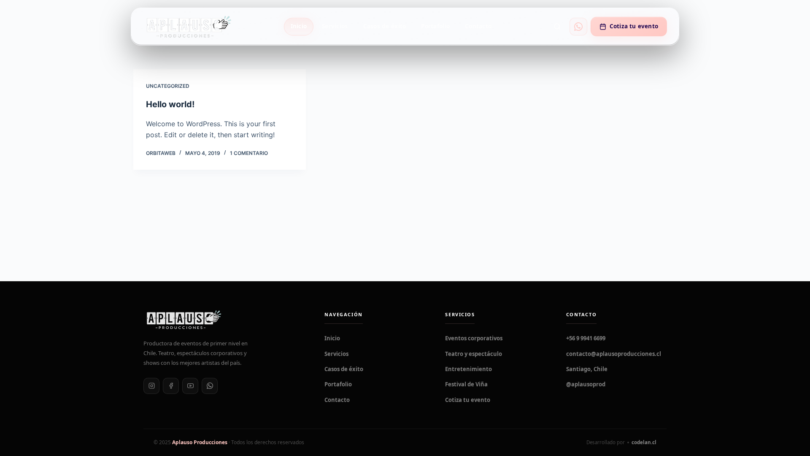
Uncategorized (167, 86)
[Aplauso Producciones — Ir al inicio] (188, 26)
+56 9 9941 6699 (585, 338)
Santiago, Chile (587, 369)
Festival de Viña (466, 384)
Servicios (335, 26)
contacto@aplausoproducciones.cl (613, 354)
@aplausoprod (585, 384)
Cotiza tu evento (634, 26)
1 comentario (249, 153)
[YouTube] (190, 386)
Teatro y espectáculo (473, 354)
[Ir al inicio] (223, 319)
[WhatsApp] (210, 386)
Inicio (299, 26)
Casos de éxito (384, 26)
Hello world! (170, 104)
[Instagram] (151, 386)
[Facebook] (171, 386)
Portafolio (435, 26)
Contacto (478, 26)
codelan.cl (644, 442)
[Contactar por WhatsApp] (578, 26)
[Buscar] (557, 26)
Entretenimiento (468, 369)
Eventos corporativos (473, 338)
